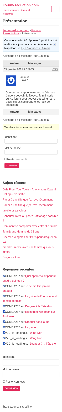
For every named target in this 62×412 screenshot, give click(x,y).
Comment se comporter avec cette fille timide (30, 226)
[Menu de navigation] (55, 9)
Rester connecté (17, 159)
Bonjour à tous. (12, 257)
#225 (55, 69)
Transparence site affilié (17, 406)
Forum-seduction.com (16, 30)
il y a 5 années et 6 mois (35, 48)
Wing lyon (36, 332)
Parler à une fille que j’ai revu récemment (28, 199)
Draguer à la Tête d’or (38, 306)
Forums (36, 30)
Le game (30, 327)
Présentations (11, 33)
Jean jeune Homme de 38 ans (21, 231)
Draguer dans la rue (37, 321)
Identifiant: (10, 137)
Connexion (12, 165)
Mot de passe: (13, 148)
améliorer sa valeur (14, 210)
